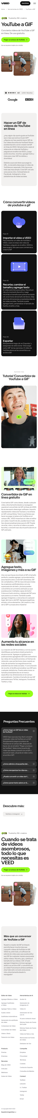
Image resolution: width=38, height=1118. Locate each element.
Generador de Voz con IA (26, 1014)
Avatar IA (23, 999)
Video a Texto (5, 1033)
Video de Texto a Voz (27, 1034)
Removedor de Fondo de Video (27, 1039)
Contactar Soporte (26, 1067)
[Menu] (35, 3)
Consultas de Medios (27, 1071)
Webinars (4, 1072)
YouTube (22, 1080)
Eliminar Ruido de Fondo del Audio (28, 1023)
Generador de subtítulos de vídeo (9, 1021)
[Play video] (19, 417)
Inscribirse (25, 3)
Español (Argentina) (8, 1112)
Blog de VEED (6, 1065)
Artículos (4, 1069)
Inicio (3, 9)
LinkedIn (23, 1084)
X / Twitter (23, 1087)
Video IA (23, 1009)
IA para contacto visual (27, 1018)
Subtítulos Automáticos (9, 1016)
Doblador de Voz (25, 1044)
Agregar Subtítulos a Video (7, 1004)
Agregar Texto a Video (8, 1009)
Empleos (23, 1052)
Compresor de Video (8, 1026)
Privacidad (23, 1056)
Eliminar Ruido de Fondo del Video (28, 1029)
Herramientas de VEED (15, 9)
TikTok (22, 1095)
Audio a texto (5, 1013)
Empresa (4, 1056)
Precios (3, 1052)
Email (22, 1099)
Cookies (22, 1064)
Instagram (23, 1091)
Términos (23, 1060)
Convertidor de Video (8, 1030)
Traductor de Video (7, 1037)
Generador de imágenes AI (24, 1004)
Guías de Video (6, 1076)
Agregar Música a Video (9, 999)
